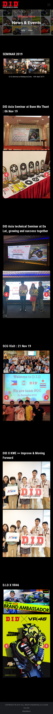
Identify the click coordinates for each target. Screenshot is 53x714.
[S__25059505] (26, 294)
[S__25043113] (26, 174)
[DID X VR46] (26, 646)
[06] (26, 397)
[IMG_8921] (26, 533)
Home (23, 30)
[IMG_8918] (26, 485)
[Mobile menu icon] (48, 4)
